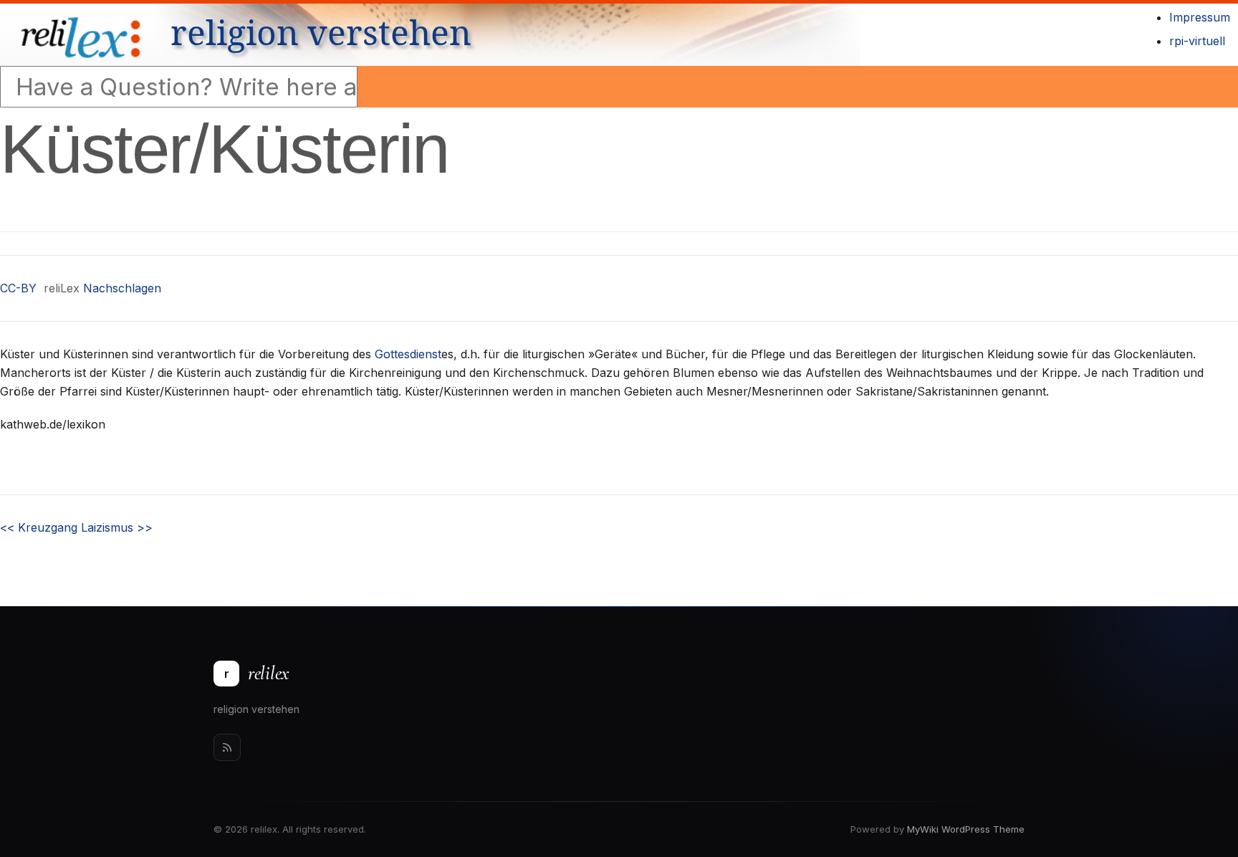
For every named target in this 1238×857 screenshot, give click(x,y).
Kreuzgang (38, 527)
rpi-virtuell (1197, 41)
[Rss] (227, 747)
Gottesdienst (408, 354)
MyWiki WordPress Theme (966, 829)
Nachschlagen (122, 288)
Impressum (1199, 17)
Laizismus (117, 527)
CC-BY (18, 288)
